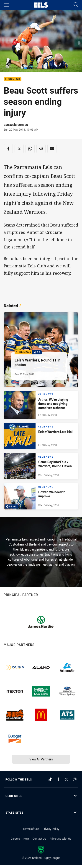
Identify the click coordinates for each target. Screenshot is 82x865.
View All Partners (41, 759)
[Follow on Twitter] (66, 779)
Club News (12, 79)
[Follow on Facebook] (58, 779)
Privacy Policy (51, 829)
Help (26, 838)
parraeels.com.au (16, 124)
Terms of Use (31, 829)
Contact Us (39, 838)
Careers (15, 838)
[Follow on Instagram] (75, 779)
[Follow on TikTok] (50, 779)
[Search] (75, 5)
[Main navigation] (6, 5)
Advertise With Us (60, 838)
